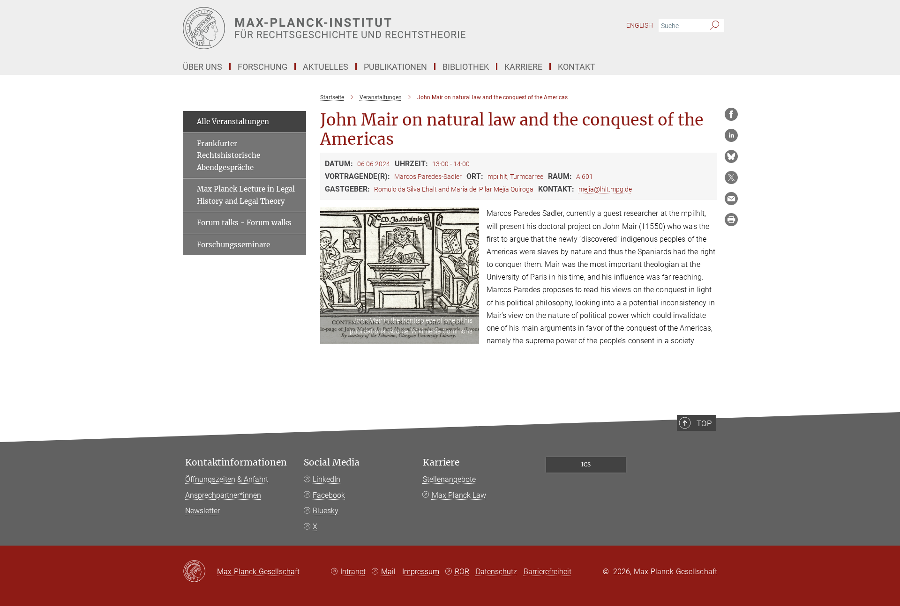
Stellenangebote (449, 479)
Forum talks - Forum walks (244, 222)
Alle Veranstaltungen (233, 121)
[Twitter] (731, 177)
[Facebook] (731, 114)
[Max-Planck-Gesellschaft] (200, 572)
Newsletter (202, 510)
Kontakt (576, 66)
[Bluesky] (731, 156)
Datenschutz (496, 571)
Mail (388, 571)
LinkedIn (326, 479)
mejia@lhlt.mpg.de (605, 189)
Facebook (329, 495)
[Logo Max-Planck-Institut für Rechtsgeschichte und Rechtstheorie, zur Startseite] (358, 28)
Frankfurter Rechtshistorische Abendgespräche (228, 155)
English (639, 25)
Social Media (332, 462)
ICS (586, 464)
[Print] (731, 220)
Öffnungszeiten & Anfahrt (226, 479)
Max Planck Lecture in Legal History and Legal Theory (246, 195)
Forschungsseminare (233, 244)
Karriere (441, 462)
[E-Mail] (731, 199)
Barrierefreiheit (547, 571)
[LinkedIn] (731, 135)
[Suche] (714, 25)
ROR (462, 571)
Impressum (420, 571)
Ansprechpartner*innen (223, 495)
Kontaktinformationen (236, 462)
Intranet (353, 571)
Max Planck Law (459, 495)
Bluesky (325, 510)
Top (704, 423)
